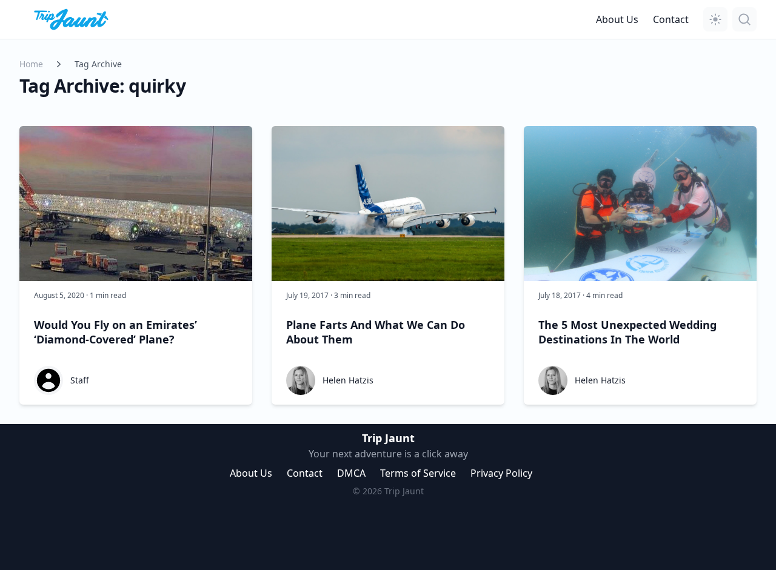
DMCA (351, 473)
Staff (79, 380)
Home (31, 64)
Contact (671, 19)
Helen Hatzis (348, 380)
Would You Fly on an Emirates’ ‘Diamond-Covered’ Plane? (115, 331)
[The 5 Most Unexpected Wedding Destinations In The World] (640, 203)
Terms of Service (418, 473)
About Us (617, 19)
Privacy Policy (501, 473)
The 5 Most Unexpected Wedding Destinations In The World (627, 331)
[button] (715, 19)
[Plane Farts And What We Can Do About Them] (388, 203)
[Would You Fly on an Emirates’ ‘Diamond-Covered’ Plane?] (135, 203)
